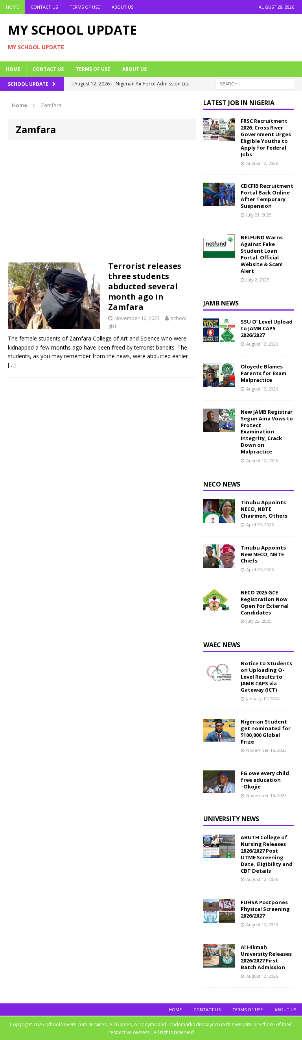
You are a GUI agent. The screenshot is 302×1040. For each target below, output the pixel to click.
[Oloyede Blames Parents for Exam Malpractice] (219, 382)
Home (12, 7)
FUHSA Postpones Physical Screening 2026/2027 (265, 909)
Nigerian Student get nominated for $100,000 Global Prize (266, 731)
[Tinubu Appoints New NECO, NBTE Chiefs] (219, 563)
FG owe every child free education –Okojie (265, 780)
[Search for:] (254, 83)
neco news (221, 484)
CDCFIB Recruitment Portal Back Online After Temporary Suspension (267, 195)
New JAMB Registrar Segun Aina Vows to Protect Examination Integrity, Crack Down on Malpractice (267, 431)
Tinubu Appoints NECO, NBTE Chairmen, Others (264, 509)
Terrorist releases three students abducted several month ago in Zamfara (144, 286)
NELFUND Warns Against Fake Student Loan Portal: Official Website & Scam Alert (262, 254)
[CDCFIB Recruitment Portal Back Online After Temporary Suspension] (219, 201)
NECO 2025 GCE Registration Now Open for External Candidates (265, 602)
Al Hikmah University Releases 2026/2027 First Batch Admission (266, 957)
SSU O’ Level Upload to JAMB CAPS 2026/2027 (267, 328)
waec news (221, 644)
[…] (12, 364)
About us (122, 7)
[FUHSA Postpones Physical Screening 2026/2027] (219, 918)
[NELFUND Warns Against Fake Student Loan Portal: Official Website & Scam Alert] (219, 253)
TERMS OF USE (85, 7)
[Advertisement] (102, 203)
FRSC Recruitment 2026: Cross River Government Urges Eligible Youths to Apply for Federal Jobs (266, 137)
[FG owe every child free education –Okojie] (219, 789)
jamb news (221, 303)
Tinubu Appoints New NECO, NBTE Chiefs (263, 554)
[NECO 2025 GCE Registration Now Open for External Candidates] (219, 608)
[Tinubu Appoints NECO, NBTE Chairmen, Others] (219, 518)
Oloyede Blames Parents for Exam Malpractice (263, 373)
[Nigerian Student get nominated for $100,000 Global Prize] (219, 737)
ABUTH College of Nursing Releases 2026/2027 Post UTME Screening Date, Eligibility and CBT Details (267, 854)
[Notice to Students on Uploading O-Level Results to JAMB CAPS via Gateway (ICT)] (219, 679)
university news (231, 818)
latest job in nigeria (238, 102)
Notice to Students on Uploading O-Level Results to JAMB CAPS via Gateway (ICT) (266, 677)
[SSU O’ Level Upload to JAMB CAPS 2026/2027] (219, 337)
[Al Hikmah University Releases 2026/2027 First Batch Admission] (219, 963)
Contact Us (44, 7)
